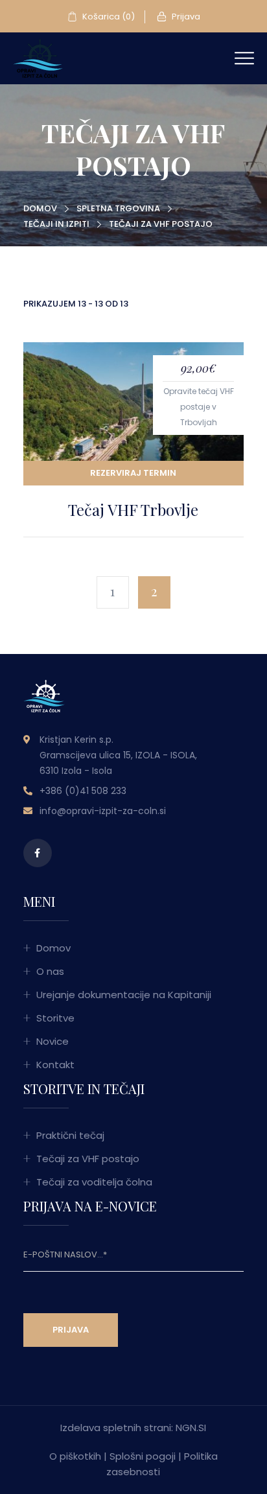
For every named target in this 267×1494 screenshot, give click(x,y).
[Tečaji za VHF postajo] (38, 57)
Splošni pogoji (143, 1456)
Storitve (55, 1018)
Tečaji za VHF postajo (87, 1158)
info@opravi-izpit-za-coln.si (103, 810)
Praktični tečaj (70, 1135)
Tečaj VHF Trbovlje (133, 509)
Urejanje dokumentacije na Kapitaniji (123, 994)
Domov (40, 208)
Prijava (185, 16)
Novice (52, 1041)
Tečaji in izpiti (56, 224)
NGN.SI (191, 1427)
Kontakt (55, 1064)
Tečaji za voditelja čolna (94, 1182)
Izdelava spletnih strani (115, 1427)
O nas (50, 971)
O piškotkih (75, 1456)
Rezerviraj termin (133, 473)
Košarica (107, 16)
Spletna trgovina (118, 208)
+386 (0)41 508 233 (83, 790)
